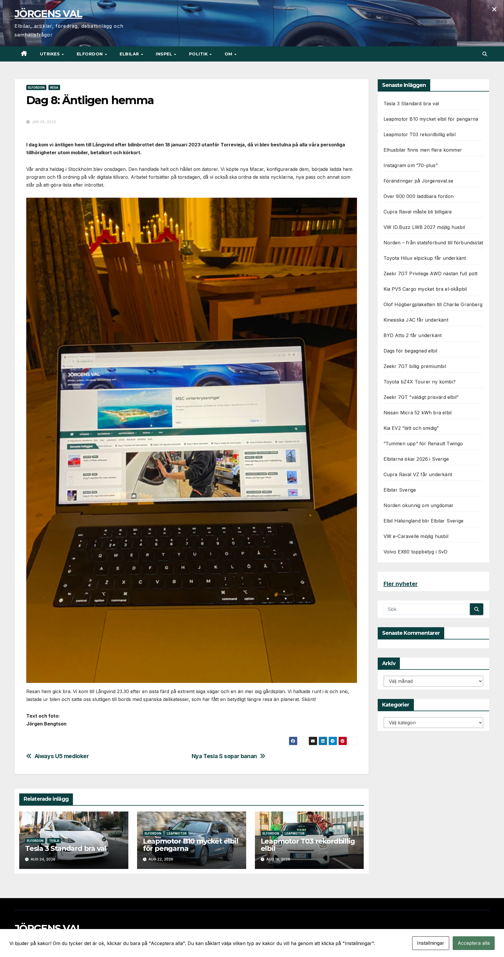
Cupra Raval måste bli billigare (418, 212)
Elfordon (90, 54)
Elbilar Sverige (400, 490)
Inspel (165, 54)
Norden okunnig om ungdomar (419, 505)
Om (229, 54)
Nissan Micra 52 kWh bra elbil (418, 413)
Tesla (54, 840)
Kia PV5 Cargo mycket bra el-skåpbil (425, 289)
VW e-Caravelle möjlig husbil (416, 536)
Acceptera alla (474, 943)
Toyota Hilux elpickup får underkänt (425, 258)
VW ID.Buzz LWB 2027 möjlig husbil (424, 227)
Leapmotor (177, 833)
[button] (484, 54)
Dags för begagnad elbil (411, 351)
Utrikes (50, 54)
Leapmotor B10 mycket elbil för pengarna (190, 845)
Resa (54, 87)
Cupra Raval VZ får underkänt (418, 474)
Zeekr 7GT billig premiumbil (415, 366)
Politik (199, 54)
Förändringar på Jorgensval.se (419, 181)
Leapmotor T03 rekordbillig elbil (308, 845)
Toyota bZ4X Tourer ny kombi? (420, 382)
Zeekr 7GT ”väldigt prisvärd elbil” (421, 397)
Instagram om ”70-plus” (411, 165)
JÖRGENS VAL (48, 14)
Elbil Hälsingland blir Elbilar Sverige (424, 521)
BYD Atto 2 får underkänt (413, 335)
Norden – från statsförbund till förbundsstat (433, 243)
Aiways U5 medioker (62, 756)
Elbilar (130, 54)
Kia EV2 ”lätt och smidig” (411, 428)
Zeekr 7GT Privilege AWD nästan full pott (431, 273)
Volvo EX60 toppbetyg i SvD (416, 552)
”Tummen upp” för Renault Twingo (423, 443)
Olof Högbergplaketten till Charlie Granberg (433, 304)
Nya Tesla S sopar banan (224, 756)
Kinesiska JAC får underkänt (416, 320)
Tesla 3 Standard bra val (65, 848)
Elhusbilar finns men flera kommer (423, 150)
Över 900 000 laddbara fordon (419, 196)
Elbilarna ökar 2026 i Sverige (416, 459)
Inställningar (430, 943)
